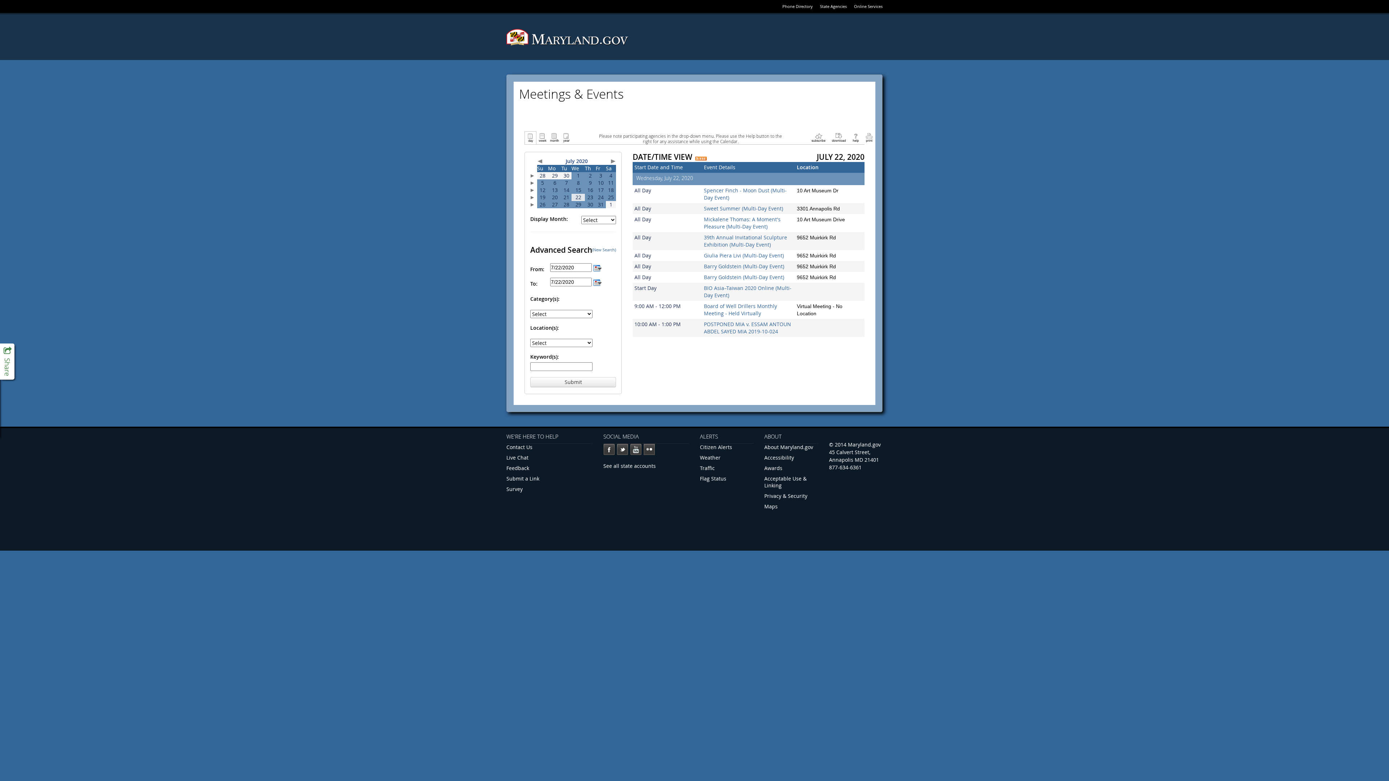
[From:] (597, 267)
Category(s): (545, 298)
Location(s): (544, 327)
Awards (773, 468)
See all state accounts (629, 465)
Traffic (707, 468)
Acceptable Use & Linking (785, 482)
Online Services (868, 6)
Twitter (622, 449)
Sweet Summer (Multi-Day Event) (743, 208)
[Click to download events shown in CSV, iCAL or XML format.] (838, 137)
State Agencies (833, 6)
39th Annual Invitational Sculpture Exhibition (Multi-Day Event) (745, 241)
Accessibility (779, 457)
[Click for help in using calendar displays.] (856, 137)
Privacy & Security (785, 495)
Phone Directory (797, 6)
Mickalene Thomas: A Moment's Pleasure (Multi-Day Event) (742, 223)
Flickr (649, 449)
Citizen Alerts (716, 447)
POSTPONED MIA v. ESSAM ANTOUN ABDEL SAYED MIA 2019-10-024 (747, 328)
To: (534, 283)
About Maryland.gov (788, 447)
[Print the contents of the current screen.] (869, 137)
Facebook (609, 449)
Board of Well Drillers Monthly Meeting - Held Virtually (740, 310)
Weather (710, 457)
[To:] (597, 281)
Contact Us (519, 447)
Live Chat (517, 457)
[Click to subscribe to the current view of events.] (818, 137)
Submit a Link (522, 478)
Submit (573, 382)
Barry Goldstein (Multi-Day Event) (744, 266)
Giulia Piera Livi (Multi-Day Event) (744, 255)
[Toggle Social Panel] (7, 361)
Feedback (517, 468)
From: (537, 269)
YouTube (636, 449)
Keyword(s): (544, 356)
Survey (514, 489)
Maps (771, 506)
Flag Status (713, 478)
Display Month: (549, 218)
